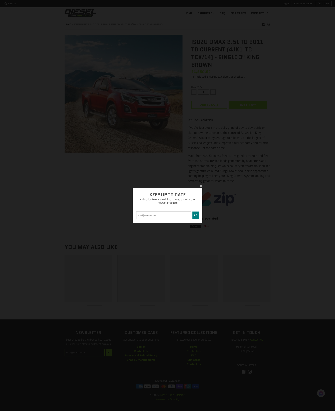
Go (195, 215)
